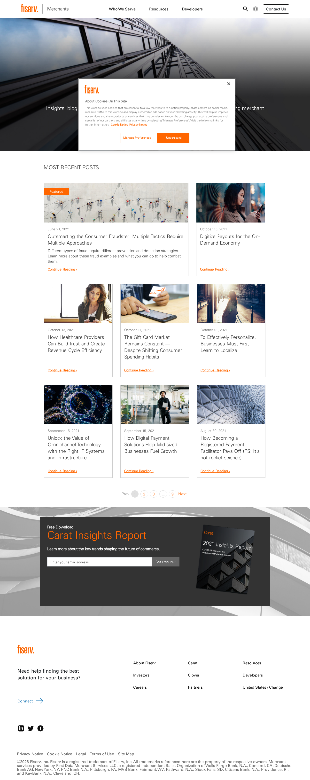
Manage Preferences (137, 137)
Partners (195, 687)
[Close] (228, 84)
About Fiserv (144, 663)
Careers (140, 687)
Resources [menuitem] (158, 9)
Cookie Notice (59, 754)
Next (182, 493)
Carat (192, 663)
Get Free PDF (165, 562)
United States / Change (263, 687)
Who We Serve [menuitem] (122, 9)
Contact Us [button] (276, 9)
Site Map (126, 754)
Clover (193, 675)
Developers (253, 675)
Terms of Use (102, 754)
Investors (141, 675)
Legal (81, 754)
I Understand (173, 137)
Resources (252, 663)
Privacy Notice (30, 754)
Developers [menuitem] (192, 9)
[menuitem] (255, 9)
